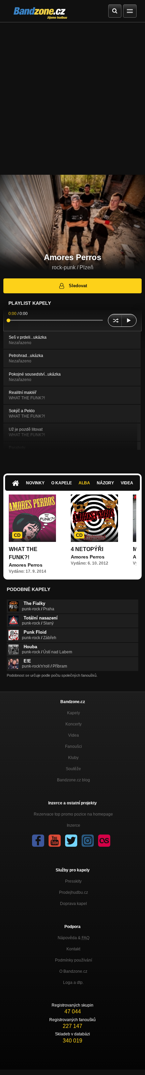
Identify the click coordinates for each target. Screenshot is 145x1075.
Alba (84, 483)
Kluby (73, 757)
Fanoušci (73, 746)
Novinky (35, 483)
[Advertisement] (72, 98)
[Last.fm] (104, 841)
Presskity (73, 881)
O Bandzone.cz (73, 971)
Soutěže (73, 768)
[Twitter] (71, 841)
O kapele (61, 483)
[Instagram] (88, 841)
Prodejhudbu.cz (73, 892)
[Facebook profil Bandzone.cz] (38, 841)
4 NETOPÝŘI (87, 549)
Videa (127, 483)
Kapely (73, 713)
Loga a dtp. (73, 982)
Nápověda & (73, 937)
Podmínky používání (73, 960)
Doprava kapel (73, 903)
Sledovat (78, 285)
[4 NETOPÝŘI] (94, 518)
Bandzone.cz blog (73, 780)
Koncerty (73, 724)
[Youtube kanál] (55, 841)
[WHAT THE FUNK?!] (32, 518)
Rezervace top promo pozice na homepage (73, 814)
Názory (105, 483)
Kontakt (73, 949)
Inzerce (73, 825)
